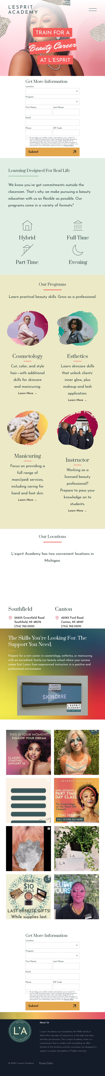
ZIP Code (57, 128)
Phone (28, 128)
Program (29, 97)
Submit (33, 152)
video (52, 695)
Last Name (58, 107)
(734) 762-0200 (24, 626)
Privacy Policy (69, 145)
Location (29, 87)
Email (28, 118)
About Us (44, 1023)
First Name (30, 107)
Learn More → (27, 393)
